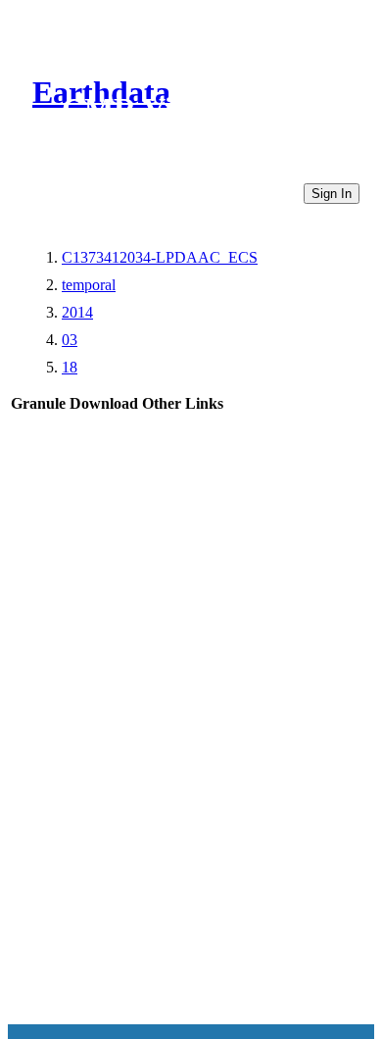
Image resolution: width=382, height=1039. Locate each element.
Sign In (331, 193)
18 (69, 367)
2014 (77, 312)
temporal (89, 284)
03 (69, 339)
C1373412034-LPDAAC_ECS (160, 257)
